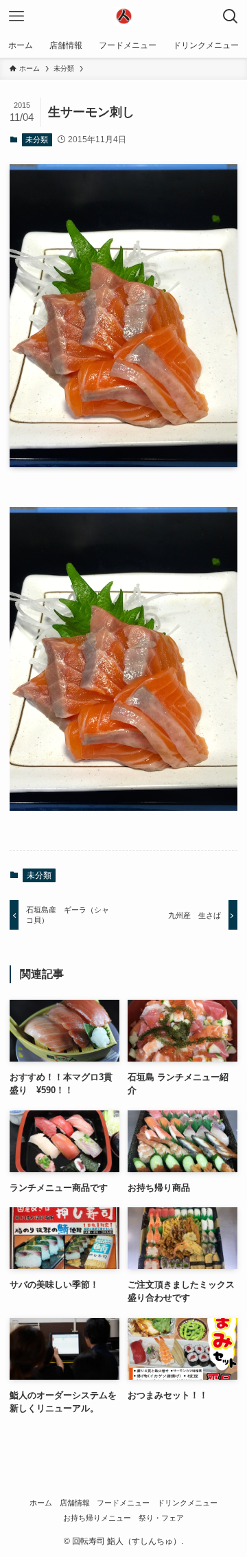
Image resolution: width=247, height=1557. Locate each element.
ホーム (41, 1503)
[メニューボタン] (16, 16)
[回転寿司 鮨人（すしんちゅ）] (123, 16)
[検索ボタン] (230, 16)
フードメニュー (123, 1503)
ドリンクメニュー (187, 1503)
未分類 (36, 139)
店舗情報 (75, 1503)
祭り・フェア (161, 1518)
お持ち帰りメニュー (97, 1518)
